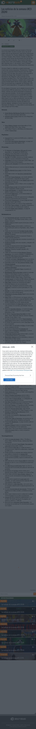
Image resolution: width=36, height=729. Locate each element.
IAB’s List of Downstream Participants (20, 370)
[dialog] (18, 364)
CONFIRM (9, 379)
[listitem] (18, 375)
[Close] (32, 347)
